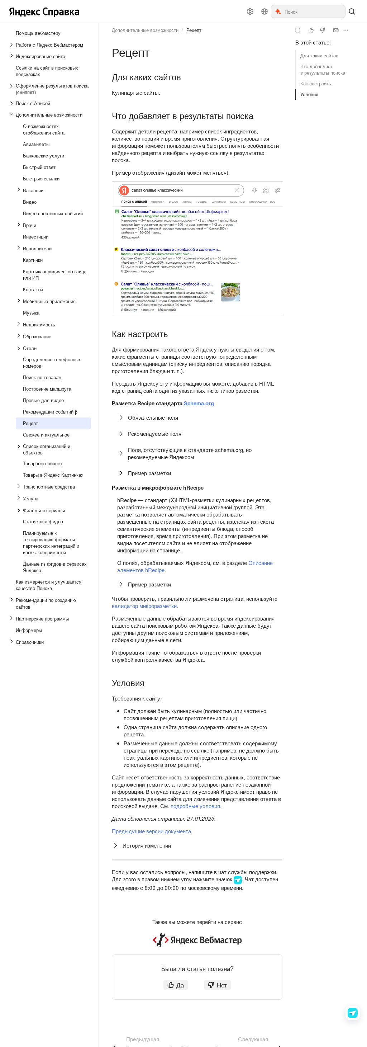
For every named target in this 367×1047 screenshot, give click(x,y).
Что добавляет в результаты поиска (322, 69)
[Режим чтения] (298, 30)
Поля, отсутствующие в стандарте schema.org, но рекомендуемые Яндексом (190, 453)
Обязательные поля (153, 417)
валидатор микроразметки (144, 605)
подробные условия (195, 806)
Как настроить (315, 83)
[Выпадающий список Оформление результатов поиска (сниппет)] (12, 88)
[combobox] (314, 11)
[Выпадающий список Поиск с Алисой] (12, 103)
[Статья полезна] (311, 30)
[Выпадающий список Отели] (19, 348)
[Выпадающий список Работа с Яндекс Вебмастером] (12, 44)
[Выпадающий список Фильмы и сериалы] (19, 510)
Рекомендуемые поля (154, 433)
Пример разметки (149, 473)
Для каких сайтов (319, 55)
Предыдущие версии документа (151, 831)
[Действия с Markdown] (346, 30)
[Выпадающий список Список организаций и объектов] (19, 449)
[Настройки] (250, 11)
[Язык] (264, 11)
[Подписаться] (336, 30)
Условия (309, 94)
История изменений (147, 845)
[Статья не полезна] (323, 30)
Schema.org (199, 403)
